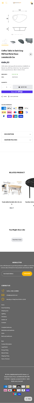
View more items (17, 239)
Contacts (3, 322)
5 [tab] (18, 34)
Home (2, 305)
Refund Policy (4, 353)
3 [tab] (15, 34)
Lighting (3, 313)
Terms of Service (5, 359)
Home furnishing (5, 308)
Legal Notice (4, 347)
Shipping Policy (5, 356)
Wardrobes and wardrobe (7, 330)
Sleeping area (4, 311)
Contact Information (6, 344)
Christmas (4, 316)
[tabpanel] (17, 21)
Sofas (2, 333)
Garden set (4, 319)
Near (2, 341)
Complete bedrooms (6, 327)
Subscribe (27, 273)
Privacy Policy (4, 350)
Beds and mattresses (6, 336)
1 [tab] (12, 34)
